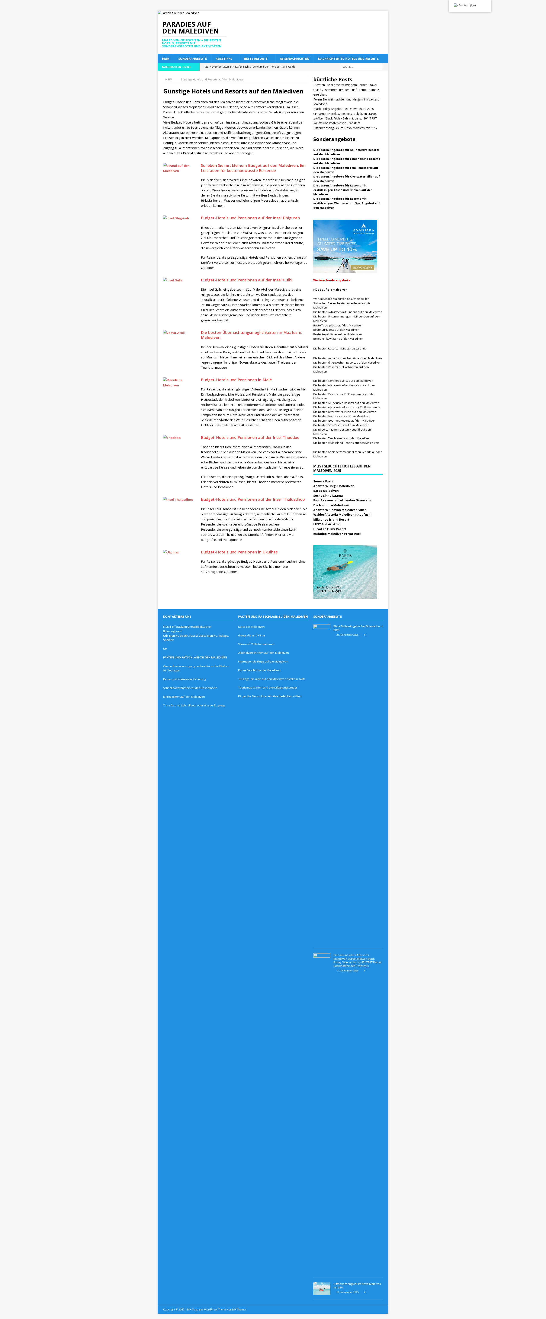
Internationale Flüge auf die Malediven (263, 661)
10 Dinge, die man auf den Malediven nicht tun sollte (272, 679)
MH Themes (239, 1309)
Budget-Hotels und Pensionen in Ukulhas (239, 552)
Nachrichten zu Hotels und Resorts (348, 59)
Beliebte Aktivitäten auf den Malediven (338, 339)
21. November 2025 (348, 634)
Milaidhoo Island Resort (331, 519)
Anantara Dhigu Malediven (333, 486)
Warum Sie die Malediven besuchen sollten (341, 299)
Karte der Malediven (251, 627)
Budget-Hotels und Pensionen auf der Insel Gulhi (246, 279)
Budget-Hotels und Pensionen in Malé (236, 379)
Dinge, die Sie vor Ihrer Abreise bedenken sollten (270, 696)
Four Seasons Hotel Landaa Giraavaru (342, 500)
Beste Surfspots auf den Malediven (336, 330)
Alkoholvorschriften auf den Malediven (263, 653)
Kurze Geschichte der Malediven (259, 670)
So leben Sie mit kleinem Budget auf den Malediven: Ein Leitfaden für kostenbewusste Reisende (253, 168)
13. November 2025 (348, 1292)
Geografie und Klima (251, 635)
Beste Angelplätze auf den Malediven (337, 334)
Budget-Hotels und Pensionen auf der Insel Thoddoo (250, 437)
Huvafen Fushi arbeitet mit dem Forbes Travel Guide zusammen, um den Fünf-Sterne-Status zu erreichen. (346, 89)
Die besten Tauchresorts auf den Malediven (341, 438)
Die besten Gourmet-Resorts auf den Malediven (344, 420)
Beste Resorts (256, 59)
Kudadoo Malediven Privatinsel (337, 534)
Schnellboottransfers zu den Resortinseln (190, 688)
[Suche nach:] (361, 66)
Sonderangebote (192, 59)
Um (165, 649)
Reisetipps (224, 59)
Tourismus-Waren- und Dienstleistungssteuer (267, 687)
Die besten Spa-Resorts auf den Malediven (341, 425)
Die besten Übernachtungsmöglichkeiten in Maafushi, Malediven (251, 335)
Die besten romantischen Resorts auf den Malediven (347, 358)
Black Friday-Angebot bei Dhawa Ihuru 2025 (343, 109)
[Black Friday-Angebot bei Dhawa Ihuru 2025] (321, 785)
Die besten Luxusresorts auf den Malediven (341, 416)
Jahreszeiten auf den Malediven (184, 697)
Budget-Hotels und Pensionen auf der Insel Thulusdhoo (253, 499)
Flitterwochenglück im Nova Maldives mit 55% (345, 128)
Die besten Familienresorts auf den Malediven (343, 381)
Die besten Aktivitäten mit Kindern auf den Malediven (347, 312)
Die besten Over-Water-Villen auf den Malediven (344, 412)
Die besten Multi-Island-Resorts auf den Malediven (346, 443)
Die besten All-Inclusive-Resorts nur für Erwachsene (346, 407)
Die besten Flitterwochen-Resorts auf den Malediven (347, 362)
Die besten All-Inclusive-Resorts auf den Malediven (346, 403)
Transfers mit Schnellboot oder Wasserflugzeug (194, 705)
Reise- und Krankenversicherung (184, 679)
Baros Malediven (326, 491)
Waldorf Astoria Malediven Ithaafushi (342, 514)
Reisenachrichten (294, 59)
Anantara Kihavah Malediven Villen (340, 510)
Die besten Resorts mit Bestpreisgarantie (339, 348)
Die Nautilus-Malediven (331, 505)
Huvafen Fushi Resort (329, 529)
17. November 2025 (348, 970)
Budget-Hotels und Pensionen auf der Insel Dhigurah (250, 217)
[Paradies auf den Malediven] (178, 13)
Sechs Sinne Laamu (328, 496)
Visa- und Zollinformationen (256, 644)
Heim (166, 59)
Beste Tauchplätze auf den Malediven (338, 325)
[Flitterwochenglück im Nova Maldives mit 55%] (321, 1288)
